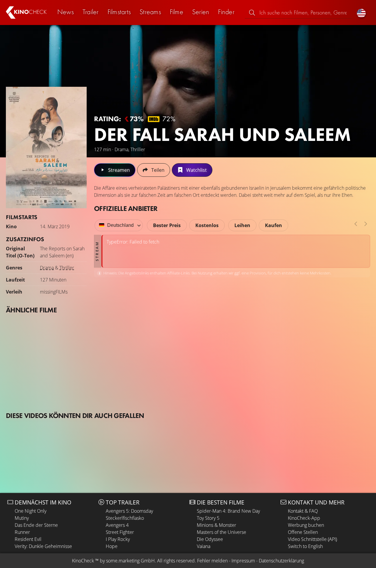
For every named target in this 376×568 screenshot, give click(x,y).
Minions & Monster (216, 525)
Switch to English (305, 546)
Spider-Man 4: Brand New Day (228, 511)
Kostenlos (207, 225)
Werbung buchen (306, 525)
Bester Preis (167, 225)
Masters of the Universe (221, 532)
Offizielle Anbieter (125, 208)
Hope (112, 546)
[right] (365, 223)
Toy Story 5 (208, 518)
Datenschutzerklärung (281, 560)
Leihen (242, 225)
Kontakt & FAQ (303, 511)
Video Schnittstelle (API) (312, 539)
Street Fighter (120, 532)
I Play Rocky (118, 539)
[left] (355, 223)
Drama (47, 267)
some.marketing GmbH (130, 560)
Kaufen (273, 225)
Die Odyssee (210, 539)
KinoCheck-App (304, 518)
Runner (22, 532)
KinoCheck (83, 560)
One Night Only (30, 511)
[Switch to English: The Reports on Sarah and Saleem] (361, 12)
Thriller (66, 267)
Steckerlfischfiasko (125, 518)
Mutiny (22, 518)
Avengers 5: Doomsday (129, 511)
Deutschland (120, 225)
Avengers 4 (117, 525)
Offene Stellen (303, 532)
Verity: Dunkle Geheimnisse (43, 546)
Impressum (243, 560)
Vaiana (203, 546)
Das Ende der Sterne (36, 525)
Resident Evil (28, 539)
